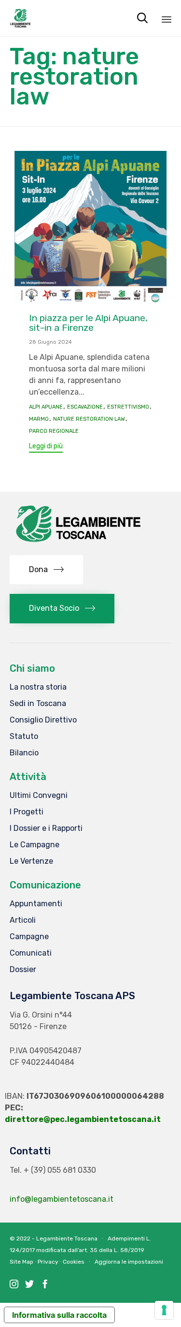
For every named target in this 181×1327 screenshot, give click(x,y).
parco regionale (54, 431)
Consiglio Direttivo (43, 719)
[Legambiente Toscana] (20, 18)
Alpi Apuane (46, 407)
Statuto (24, 736)
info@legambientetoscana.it (61, 1199)
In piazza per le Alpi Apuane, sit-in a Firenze (88, 322)
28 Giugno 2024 (50, 342)
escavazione (85, 407)
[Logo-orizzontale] (77, 542)
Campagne (29, 936)
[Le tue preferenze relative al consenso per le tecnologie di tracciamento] (164, 1310)
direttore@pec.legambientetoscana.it (83, 1119)
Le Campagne (34, 844)
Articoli (23, 920)
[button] (46, 447)
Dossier (23, 969)
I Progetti (26, 811)
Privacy (48, 1261)
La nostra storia (38, 687)
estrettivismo (128, 407)
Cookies (73, 1261)
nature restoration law (89, 419)
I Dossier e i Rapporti (46, 828)
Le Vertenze (31, 861)
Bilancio (24, 752)
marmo (39, 419)
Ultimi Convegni (39, 795)
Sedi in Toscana (38, 703)
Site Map (21, 1261)
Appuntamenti (36, 903)
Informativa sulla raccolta (59, 1315)
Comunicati (31, 953)
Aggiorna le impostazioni (129, 1261)
